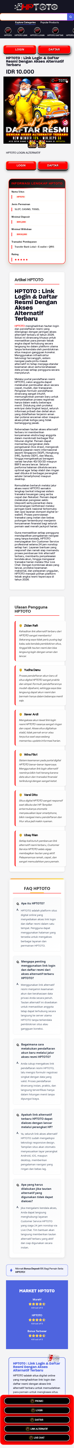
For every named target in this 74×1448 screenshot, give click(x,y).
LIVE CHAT (39, 1437)
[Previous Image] (6, 110)
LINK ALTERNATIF (39, 1428)
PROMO (39, 1400)
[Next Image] (68, 110)
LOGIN (19, 49)
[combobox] (33, 16)
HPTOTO (20, 325)
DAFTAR (54, 49)
